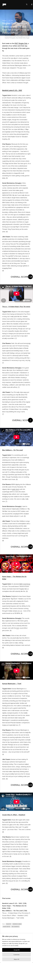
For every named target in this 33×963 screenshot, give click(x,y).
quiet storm (15, 489)
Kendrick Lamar (17, 924)
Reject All (16, 959)
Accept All (16, 950)
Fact (12, 20)
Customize (16, 954)
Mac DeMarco (15, 926)
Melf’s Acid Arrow (24, 584)
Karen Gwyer (6, 926)
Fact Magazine (4, 5)
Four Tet (8, 924)
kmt (17, 628)
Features (4, 20)
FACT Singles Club (21, 43)
